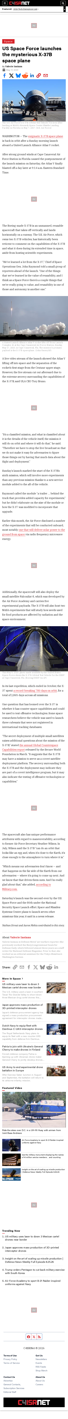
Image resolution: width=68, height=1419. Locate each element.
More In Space (11, 978)
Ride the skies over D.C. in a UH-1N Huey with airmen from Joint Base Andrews (31, 1131)
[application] (34, 1110)
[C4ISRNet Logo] (19, 3)
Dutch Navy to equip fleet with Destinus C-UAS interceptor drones (22, 1027)
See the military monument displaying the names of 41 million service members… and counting (43, 1156)
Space (8, 41)
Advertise (7, 1380)
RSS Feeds (41, 1366)
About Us (40, 1380)
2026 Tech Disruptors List (25, 9)
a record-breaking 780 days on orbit (35, 690)
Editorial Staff (9, 1391)
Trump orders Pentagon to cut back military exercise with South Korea (35, 1271)
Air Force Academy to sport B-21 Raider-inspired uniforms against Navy (42, 1141)
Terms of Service (11, 1362)
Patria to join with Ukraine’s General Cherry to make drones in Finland (22, 1048)
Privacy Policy (10, 1359)
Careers (39, 1384)
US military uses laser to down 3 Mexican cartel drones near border (21, 985)
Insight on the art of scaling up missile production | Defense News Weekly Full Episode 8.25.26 (43, 1170)
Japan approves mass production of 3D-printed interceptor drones (22, 1006)
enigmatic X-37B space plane (45, 136)
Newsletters (41, 1359)
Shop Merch (41, 1370)
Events (39, 1362)
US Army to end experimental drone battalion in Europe (22, 1068)
